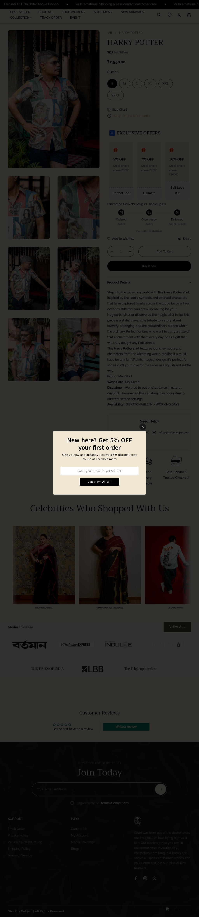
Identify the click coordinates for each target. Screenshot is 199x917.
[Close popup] (142, 426)
